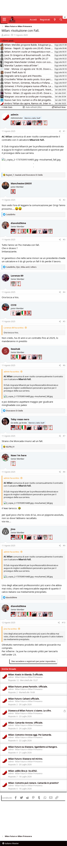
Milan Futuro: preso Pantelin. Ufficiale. (28, 686)
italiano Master (11, 843)
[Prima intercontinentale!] (45, 127)
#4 (64, 292)
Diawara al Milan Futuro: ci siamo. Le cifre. (29, 710)
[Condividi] (60, 131)
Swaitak (15, 348)
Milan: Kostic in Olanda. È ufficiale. (25, 674)
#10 (63, 622)
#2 (64, 200)
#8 (64, 472)
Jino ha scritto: (10, 628)
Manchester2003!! (21, 183)
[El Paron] (18, 127)
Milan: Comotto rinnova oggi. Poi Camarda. (30, 734)
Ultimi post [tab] (7, 40)
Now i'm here (18, 455)
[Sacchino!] (40, 127)
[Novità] (55, 19)
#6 (64, 365)
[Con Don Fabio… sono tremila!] (29, 127)
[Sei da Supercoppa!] (34, 127)
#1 (64, 131)
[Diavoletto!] (13, 127)
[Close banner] (65, 17)
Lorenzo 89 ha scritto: (14, 327)
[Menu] (4, 20)
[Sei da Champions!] (24, 127)
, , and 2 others (21, 267)
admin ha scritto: (11, 371)
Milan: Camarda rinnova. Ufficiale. (25, 722)
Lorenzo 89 (17, 275)
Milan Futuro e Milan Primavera (28, 677)
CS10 (13, 304)
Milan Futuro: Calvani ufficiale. (24, 698)
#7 (64, 436)
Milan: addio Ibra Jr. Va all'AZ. (22, 770)
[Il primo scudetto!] (29, 236)
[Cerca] (61, 19)
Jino (13, 529)
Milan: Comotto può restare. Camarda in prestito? (33, 783)
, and (24, 175)
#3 (64, 239)
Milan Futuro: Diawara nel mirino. (25, 758)
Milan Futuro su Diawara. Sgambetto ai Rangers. (32, 746)
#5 (64, 321)
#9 (64, 545)
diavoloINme (18, 223)
